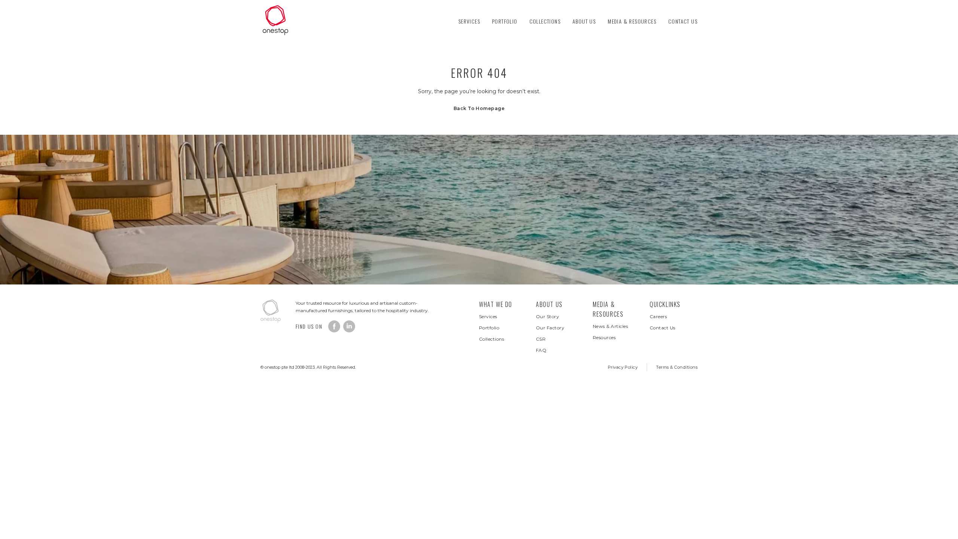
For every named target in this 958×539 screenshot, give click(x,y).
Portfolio (505, 21)
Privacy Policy (623, 367)
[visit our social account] (334, 326)
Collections (545, 21)
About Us (584, 21)
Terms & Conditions (677, 367)
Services (469, 21)
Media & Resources (632, 21)
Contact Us (683, 21)
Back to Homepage (479, 108)
